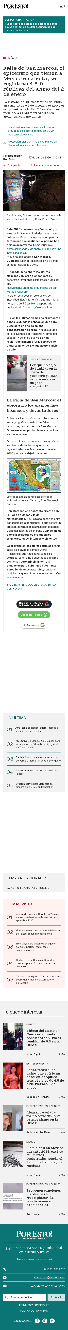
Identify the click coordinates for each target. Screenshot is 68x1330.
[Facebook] (37, 1320)
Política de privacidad (34, 1311)
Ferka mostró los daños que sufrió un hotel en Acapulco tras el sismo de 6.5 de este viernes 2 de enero (45, 1078)
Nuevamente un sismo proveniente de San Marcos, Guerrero (32, 289)
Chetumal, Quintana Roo (37, 307)
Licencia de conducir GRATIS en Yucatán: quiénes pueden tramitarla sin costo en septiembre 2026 (37, 917)
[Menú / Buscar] (62, 6)
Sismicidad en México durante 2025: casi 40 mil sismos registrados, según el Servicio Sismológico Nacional (44, 1157)
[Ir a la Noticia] (34, 373)
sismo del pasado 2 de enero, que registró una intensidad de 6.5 (34, 250)
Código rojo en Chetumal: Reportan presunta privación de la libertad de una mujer (35, 963)
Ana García (33, 1214)
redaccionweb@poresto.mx (47, 1285)
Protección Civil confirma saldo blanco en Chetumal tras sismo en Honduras (32, 143)
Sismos (44, 888)
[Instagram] (44, 1320)
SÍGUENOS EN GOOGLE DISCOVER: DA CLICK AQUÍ (31, 586)
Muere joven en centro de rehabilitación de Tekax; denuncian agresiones (38, 932)
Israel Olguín (33, 1054)
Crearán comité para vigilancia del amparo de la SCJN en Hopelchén (34, 785)
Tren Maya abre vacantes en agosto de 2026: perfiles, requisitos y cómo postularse (36, 946)
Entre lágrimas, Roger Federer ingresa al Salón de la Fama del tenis (37, 729)
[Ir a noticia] (13, 1036)
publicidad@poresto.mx (49, 1277)
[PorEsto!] (15, 6)
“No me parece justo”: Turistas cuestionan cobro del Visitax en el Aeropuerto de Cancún (38, 979)
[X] (52, 1320)
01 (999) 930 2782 (54, 1269)
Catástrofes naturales (22, 888)
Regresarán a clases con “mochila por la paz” (36, 772)
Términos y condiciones (34, 1305)
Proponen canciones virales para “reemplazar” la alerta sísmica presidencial (43, 1198)
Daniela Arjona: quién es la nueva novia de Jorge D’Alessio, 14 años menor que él (38, 759)
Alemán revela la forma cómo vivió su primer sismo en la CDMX (43, 1118)
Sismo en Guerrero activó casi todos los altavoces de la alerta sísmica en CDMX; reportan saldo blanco (31, 130)
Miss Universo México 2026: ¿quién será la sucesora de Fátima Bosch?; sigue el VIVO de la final (38, 744)
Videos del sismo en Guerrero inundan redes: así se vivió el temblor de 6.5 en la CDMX (43, 1038)
